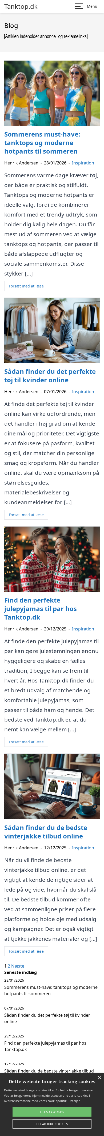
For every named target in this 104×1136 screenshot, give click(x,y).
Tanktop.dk (21, 6)
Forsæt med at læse (26, 286)
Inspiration (83, 163)
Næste (17, 966)
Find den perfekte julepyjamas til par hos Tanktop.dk (45, 1046)
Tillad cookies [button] (52, 1112)
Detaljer (74, 1101)
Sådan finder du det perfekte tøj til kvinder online (47, 1018)
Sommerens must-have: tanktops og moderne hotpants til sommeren (51, 990)
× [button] (99, 1078)
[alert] (52, 1104)
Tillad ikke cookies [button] (52, 1124)
